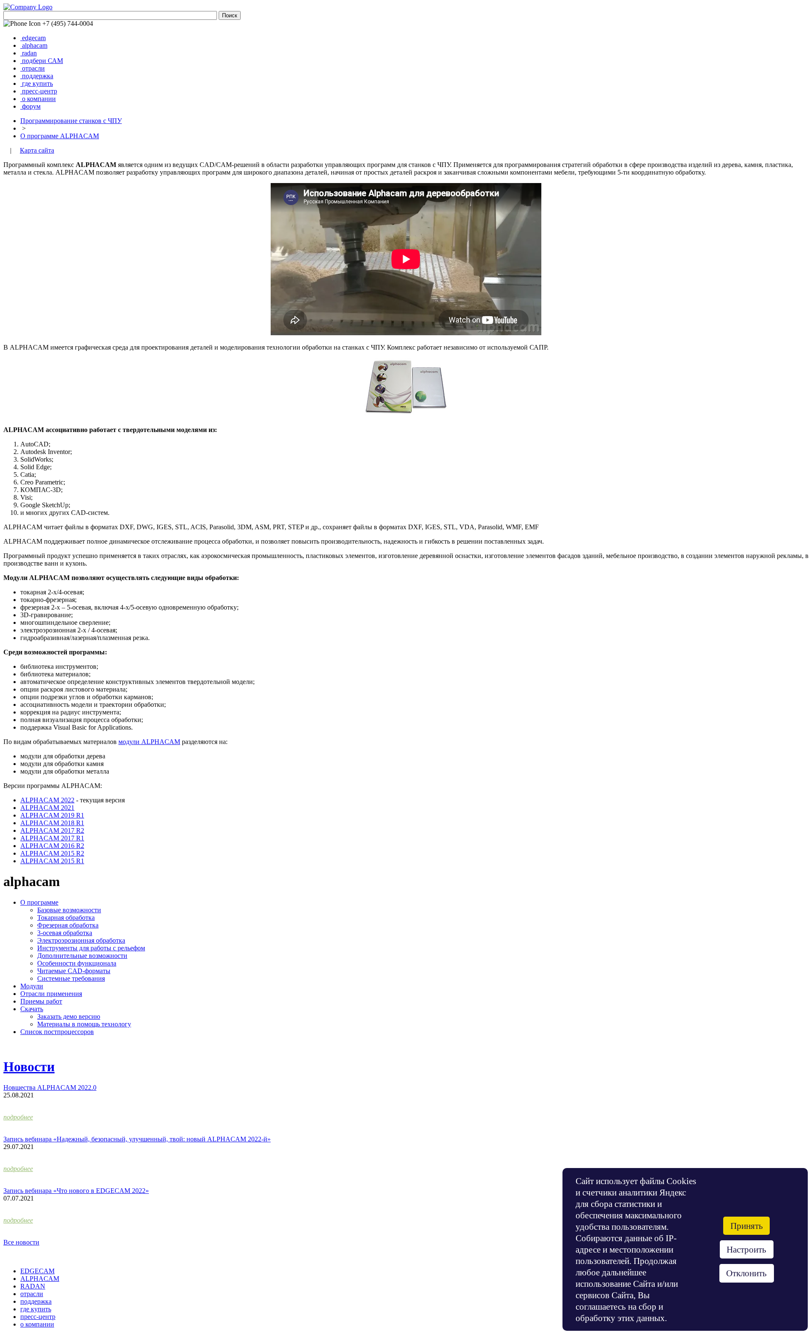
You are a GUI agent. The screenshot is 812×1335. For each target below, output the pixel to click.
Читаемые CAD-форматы (73, 970)
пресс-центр (39, 91)
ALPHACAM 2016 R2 (52, 845)
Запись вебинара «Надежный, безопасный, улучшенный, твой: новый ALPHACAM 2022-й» (137, 1139)
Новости (29, 1066)
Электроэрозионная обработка (81, 940)
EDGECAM (37, 1271)
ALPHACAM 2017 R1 (52, 838)
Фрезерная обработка (68, 925)
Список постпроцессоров (57, 1031)
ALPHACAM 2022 (47, 800)
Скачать (31, 1008)
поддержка (37, 75)
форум (31, 106)
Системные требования (71, 978)
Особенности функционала (76, 963)
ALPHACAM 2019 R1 (52, 815)
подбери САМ (42, 60)
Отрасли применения (51, 993)
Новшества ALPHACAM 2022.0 (49, 1087)
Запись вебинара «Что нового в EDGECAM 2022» (76, 1190)
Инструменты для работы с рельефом (91, 948)
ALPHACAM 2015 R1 (52, 860)
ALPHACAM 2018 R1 (52, 822)
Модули (31, 986)
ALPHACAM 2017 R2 (52, 830)
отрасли (33, 68)
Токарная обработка (66, 917)
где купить (37, 83)
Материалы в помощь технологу (84, 1024)
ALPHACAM (39, 1278)
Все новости (21, 1242)
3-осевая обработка (64, 932)
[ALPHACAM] (406, 415)
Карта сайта (37, 150)
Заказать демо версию (68, 1016)
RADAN (32, 1286)
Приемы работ (41, 1001)
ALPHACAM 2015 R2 (52, 853)
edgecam (34, 37)
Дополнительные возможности (82, 955)
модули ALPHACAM (149, 741)
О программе (39, 902)
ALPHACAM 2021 (47, 807)
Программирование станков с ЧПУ (71, 120)
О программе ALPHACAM (59, 136)
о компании (39, 98)
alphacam (34, 45)
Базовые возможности (69, 910)
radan (29, 53)
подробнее (18, 1117)
